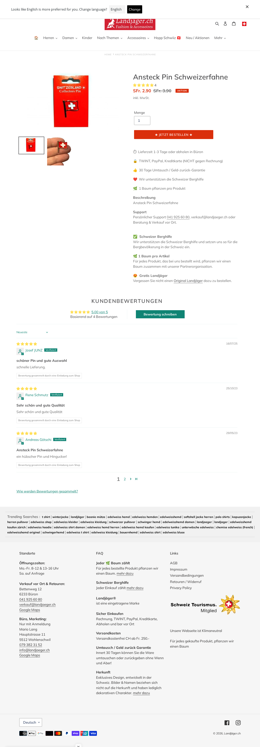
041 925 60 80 (178, 217)
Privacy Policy (181, 588)
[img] (26, 344)
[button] (143, 85)
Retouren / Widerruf (186, 582)
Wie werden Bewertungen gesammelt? (47, 491)
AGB (174, 563)
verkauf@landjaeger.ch (37, 604)
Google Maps (29, 610)
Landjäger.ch (232, 733)
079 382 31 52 (30, 645)
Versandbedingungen (187, 575)
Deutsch (29, 722)
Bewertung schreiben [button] (160, 314)
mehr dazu (125, 573)
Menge (139, 112)
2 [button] (125, 479)
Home (108, 54)
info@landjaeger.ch (34, 650)
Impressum (178, 569)
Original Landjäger (188, 280)
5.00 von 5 (99, 312)
